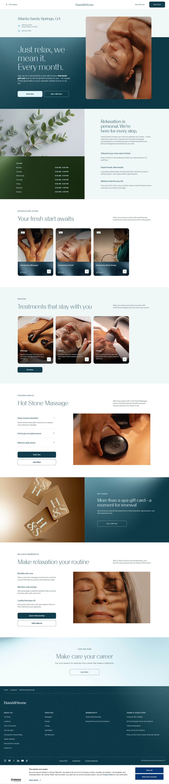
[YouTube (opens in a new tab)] (22, 760)
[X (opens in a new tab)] (14, 760)
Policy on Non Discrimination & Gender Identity (143, 735)
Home (6, 690)
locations (13, 690)
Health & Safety (9, 739)
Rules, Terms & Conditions (136, 730)
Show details (33, 780)
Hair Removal (49, 735)
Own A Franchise (10, 726)
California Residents (134, 726)
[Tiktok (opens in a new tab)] (27, 760)
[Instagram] (5, 760)
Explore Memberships (93, 717)
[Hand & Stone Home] (85, 4)
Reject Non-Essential (149, 777)
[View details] (49, 271)
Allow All (149, 770)
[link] (35, 252)
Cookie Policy (76, 761)
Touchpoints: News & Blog (13, 735)
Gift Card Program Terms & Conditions (140, 721)
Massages (48, 717)
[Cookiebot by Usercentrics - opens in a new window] (16, 780)
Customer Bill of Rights (135, 717)
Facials (47, 721)
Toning (47, 726)
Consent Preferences (91, 761)
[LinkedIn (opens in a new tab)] (18, 760)
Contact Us (8, 748)
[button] (37, 417)
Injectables (48, 730)
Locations (7, 721)
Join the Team (9, 730)
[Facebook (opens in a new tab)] (9, 760)
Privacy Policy (63, 761)
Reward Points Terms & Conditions (98, 721)
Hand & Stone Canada (11, 743)
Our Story (7, 717)
